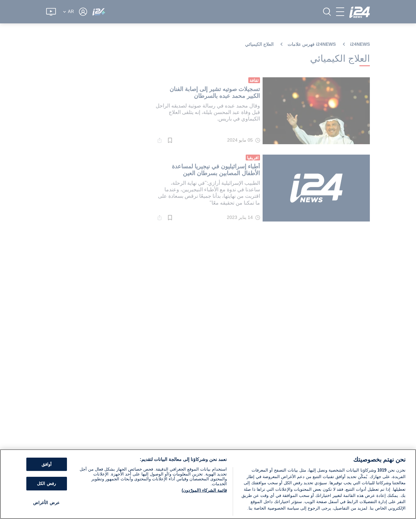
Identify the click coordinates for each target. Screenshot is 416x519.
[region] (208, 484)
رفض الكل (46, 483)
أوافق (47, 464)
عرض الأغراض (46, 502)
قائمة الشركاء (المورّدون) (204, 490)
